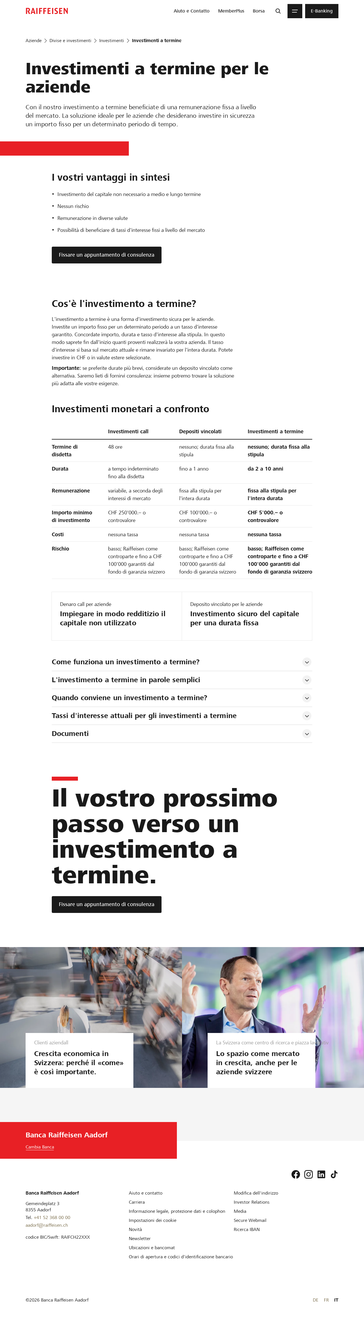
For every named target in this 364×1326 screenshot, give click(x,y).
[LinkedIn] (321, 1174)
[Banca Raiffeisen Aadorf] (47, 11)
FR (326, 1300)
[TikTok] (334, 1174)
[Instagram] (308, 1174)
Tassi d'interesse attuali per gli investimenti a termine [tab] (144, 716)
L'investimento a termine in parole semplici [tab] (126, 680)
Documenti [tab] (70, 733)
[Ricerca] (278, 11)
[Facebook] (295, 1174)
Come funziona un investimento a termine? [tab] (126, 662)
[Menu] (295, 11)
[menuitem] (191, 11)
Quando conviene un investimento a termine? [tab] (129, 698)
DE (315, 1300)
